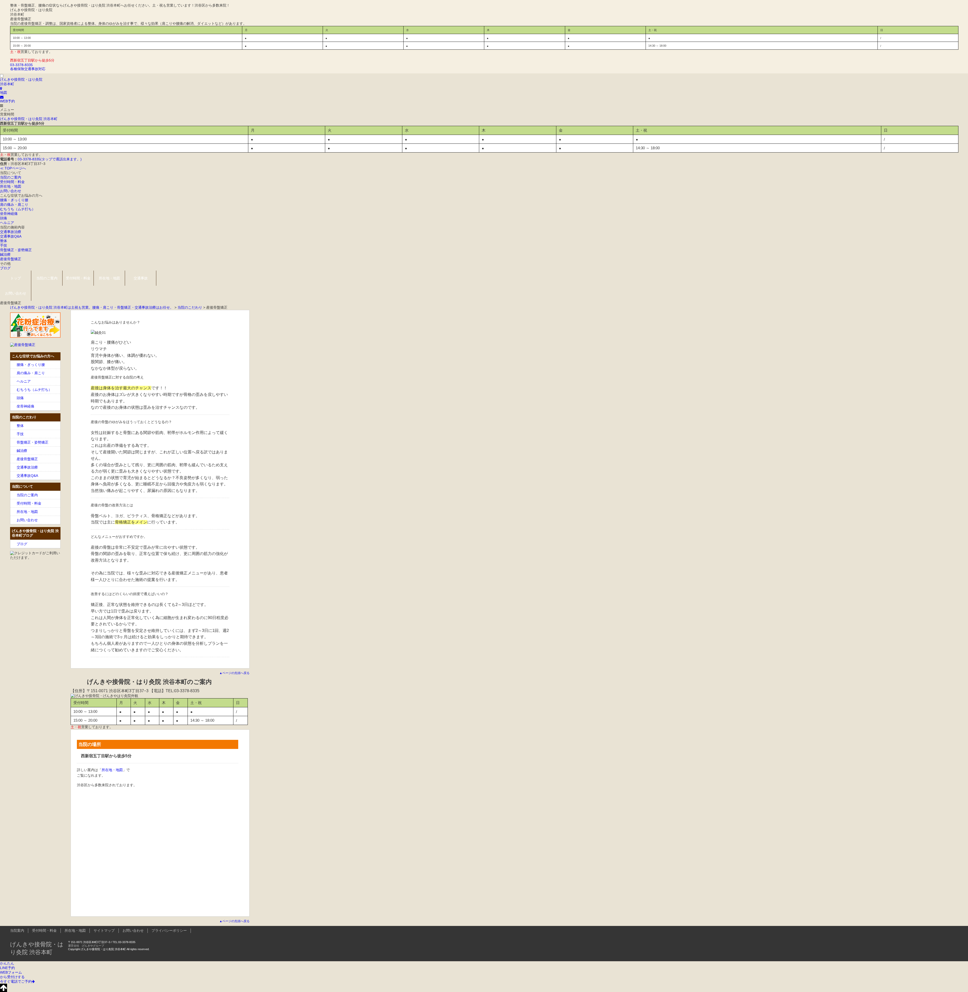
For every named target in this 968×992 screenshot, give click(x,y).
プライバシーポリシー (169, 930)
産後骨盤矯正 (10, 259)
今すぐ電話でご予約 (16, 981)
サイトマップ (104, 930)
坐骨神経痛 (9, 214)
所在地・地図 (10, 186)
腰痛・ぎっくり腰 (14, 200)
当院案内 (17, 930)
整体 (3, 241)
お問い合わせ (10, 191)
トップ (15, 278)
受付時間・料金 (12, 182)
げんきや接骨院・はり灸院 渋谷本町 (28, 119)
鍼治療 (5, 254)
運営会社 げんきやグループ (86, 945)
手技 (3, 245)
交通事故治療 (10, 232)
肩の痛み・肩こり (14, 204)
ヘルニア (7, 223)
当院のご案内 (10, 177)
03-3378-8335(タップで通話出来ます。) (50, 159)
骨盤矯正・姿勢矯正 (16, 250)
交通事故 (141, 278)
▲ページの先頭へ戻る (234, 673)
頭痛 (3, 218)
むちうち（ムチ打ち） (17, 209)
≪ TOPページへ (13, 168)
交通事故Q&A (10, 236)
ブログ (5, 268)
